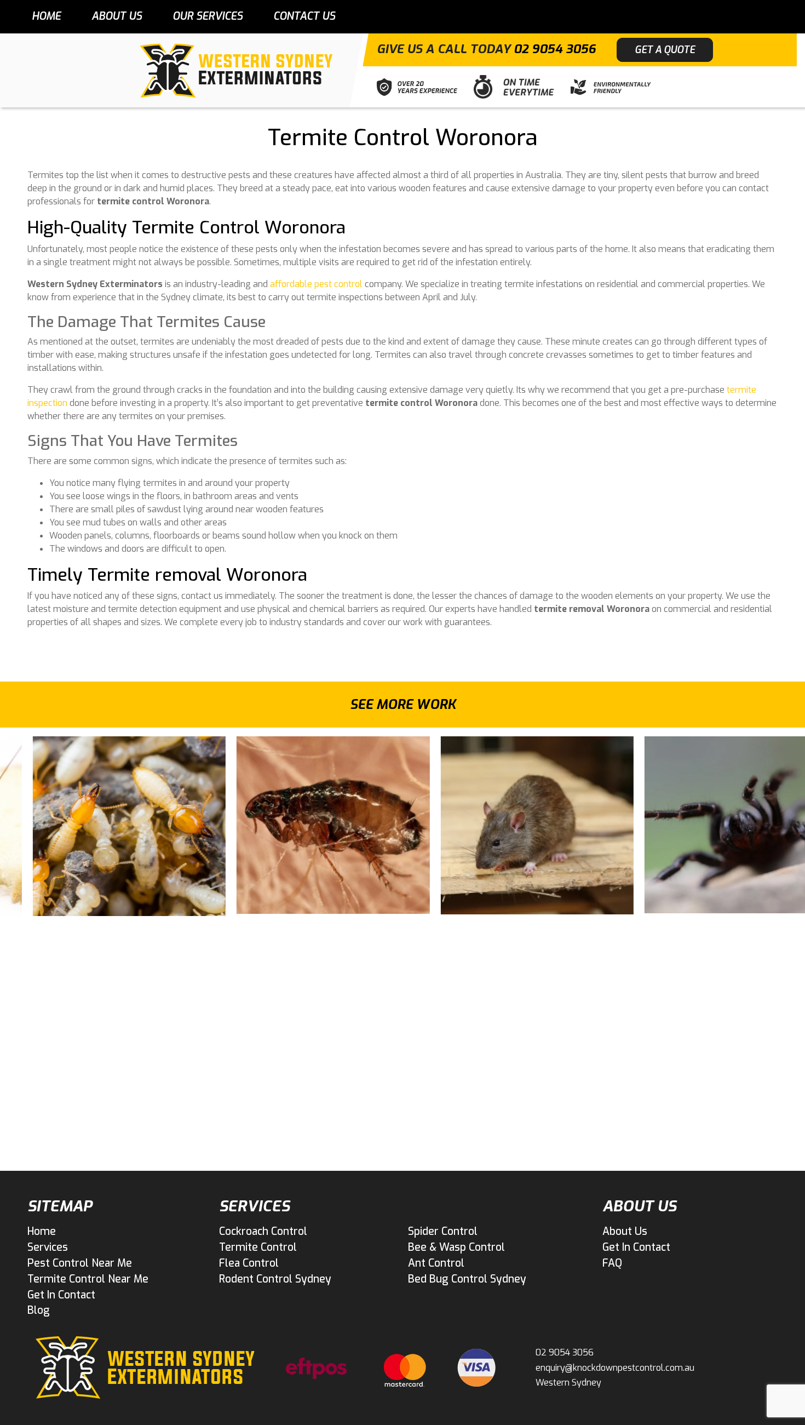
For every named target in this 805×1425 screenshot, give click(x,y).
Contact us (304, 16)
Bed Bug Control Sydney (467, 1279)
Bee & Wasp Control (456, 1247)
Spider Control (443, 1231)
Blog (38, 1310)
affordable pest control (316, 284)
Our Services (208, 16)
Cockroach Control (263, 1231)
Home (46, 16)
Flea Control (249, 1263)
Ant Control (436, 1263)
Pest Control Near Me (79, 1263)
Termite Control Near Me (87, 1279)
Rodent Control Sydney (275, 1279)
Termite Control (258, 1247)
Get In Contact (61, 1295)
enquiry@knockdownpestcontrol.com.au (615, 1368)
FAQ (612, 1263)
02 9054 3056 (555, 49)
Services (47, 1247)
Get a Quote (665, 49)
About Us (116, 16)
